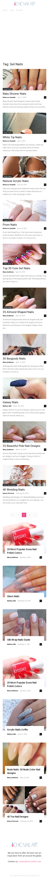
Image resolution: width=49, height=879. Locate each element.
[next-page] (35, 515)
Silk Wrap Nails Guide (18, 639)
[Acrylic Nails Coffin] (24, 715)
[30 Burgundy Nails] (24, 344)
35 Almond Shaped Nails (18, 312)
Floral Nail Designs (10, 485)
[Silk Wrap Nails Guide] (24, 625)
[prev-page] (12, 515)
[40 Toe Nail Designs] (24, 801)
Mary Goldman (8, 272)
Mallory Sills (7, 406)
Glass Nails (13, 596)
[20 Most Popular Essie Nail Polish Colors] (24, 538)
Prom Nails (10, 224)
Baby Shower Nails (14, 93)
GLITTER (6, 398)
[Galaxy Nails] (24, 388)
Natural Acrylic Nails (16, 181)
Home (5, 10)
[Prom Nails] (24, 210)
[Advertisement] (24, 37)
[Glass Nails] (24, 581)
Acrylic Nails (8, 89)
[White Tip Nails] (24, 123)
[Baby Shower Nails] (24, 79)
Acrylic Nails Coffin (17, 729)
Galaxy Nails (10, 402)
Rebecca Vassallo (9, 97)
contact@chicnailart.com (30, 861)
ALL (5, 354)
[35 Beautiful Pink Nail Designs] (24, 432)
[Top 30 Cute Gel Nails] (24, 254)
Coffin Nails (7, 264)
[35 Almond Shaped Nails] (24, 298)
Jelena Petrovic (8, 493)
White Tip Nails (12, 137)
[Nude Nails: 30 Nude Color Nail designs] (24, 758)
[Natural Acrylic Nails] (24, 167)
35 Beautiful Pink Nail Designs (21, 446)
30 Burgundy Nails (14, 358)
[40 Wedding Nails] (24, 475)
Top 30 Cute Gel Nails (16, 268)
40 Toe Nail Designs (17, 816)
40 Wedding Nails (14, 489)
